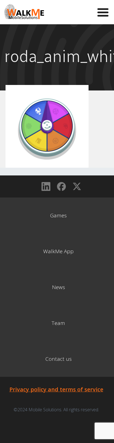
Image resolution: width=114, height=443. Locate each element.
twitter (76, 186)
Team (58, 323)
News (58, 287)
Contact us (58, 358)
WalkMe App (58, 251)
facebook (61, 186)
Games (58, 215)
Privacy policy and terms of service (56, 389)
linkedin (45, 186)
